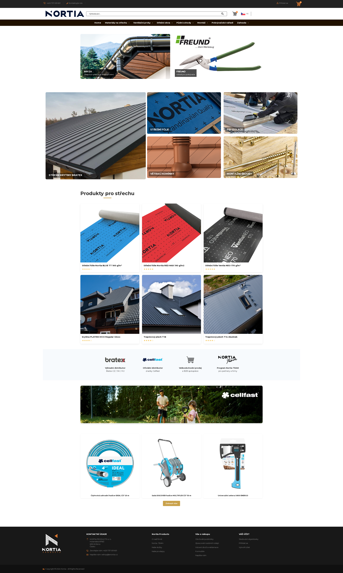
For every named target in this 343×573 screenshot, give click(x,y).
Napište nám (200, 555)
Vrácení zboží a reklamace (206, 547)
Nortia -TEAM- (158, 543)
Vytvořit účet (244, 547)
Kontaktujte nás (74, 3)
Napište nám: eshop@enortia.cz (104, 554)
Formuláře (199, 551)
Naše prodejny (158, 551)
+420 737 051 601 (53, 3)
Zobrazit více (171, 503)
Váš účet (244, 534)
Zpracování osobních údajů (207, 543)
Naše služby (157, 547)
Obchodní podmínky (204, 539)
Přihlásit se (243, 543)
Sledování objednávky (248, 539)
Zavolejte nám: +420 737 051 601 (103, 550)
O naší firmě (157, 539)
